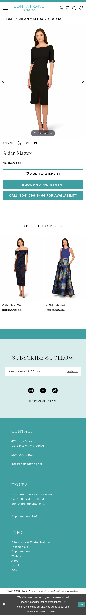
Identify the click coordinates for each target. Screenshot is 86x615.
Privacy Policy (37, 591)
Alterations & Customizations (30, 542)
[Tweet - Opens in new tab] (20, 143)
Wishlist (16, 556)
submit (72, 371)
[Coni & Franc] (29, 8)
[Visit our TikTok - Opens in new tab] (55, 390)
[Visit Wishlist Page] (80, 8)
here (55, 611)
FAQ (14, 570)
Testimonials (19, 547)
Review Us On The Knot (43, 401)
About (15, 561)
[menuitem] (5, 8)
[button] (5, 8)
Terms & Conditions (55, 591)
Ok (81, 604)
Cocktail (56, 19)
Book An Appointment (43, 184)
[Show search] (74, 8)
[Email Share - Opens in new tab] (35, 143)
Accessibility (73, 591)
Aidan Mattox (31, 19)
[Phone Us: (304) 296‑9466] (61, 8)
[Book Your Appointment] (68, 8)
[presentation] (21, 268)
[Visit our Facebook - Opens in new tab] (43, 390)
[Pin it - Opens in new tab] (27, 143)
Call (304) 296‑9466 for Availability (43, 195)
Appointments (20, 551)
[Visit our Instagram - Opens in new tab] (31, 390)
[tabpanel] (43, 81)
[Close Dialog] (4, 604)
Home (9, 19)
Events (16, 565)
